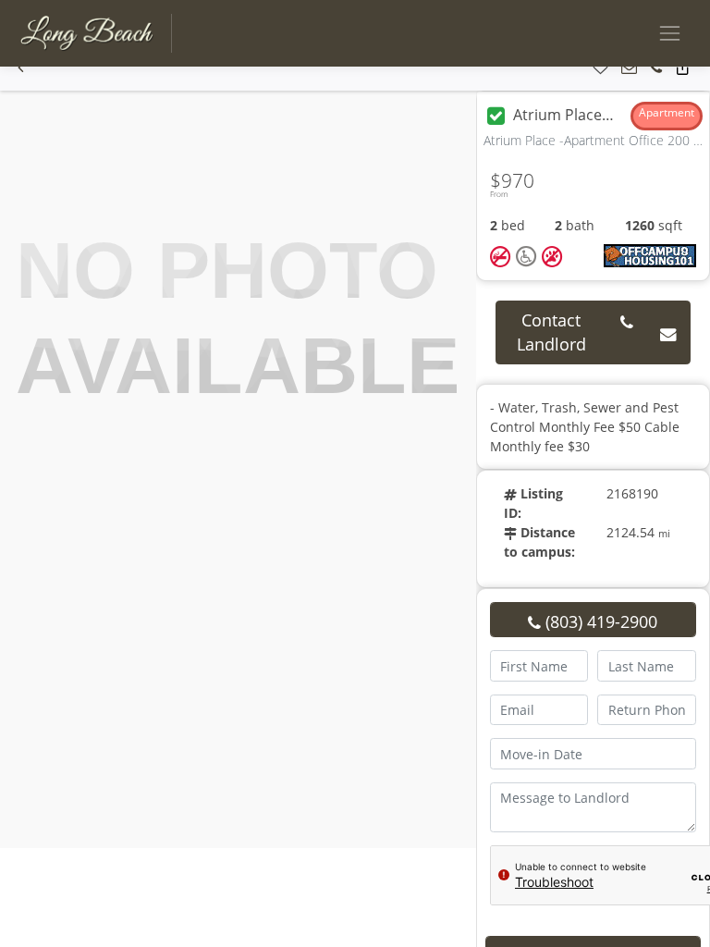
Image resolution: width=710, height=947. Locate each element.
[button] (21, 68)
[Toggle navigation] (670, 33)
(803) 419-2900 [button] (599, 621)
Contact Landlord (551, 332)
